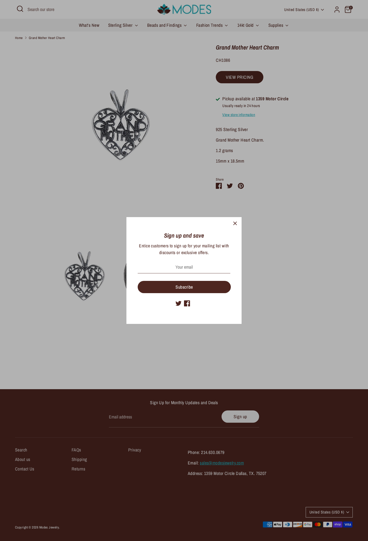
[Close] (235, 223)
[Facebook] (187, 303)
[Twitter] (178, 303)
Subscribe (184, 287)
